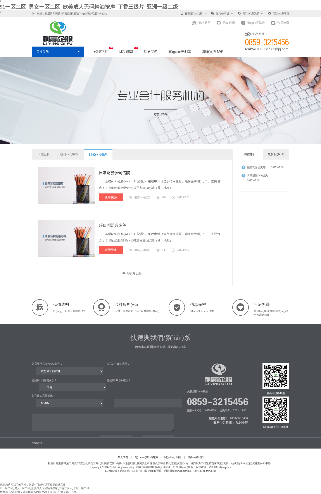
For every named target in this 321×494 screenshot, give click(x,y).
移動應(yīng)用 (193, 13)
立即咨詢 (160, 114)
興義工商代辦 (96, 463)
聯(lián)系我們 (251, 13)
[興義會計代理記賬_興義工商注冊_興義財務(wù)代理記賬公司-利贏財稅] (58, 27)
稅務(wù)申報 (69, 154)
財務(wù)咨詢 (98, 154)
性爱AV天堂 (7, 492)
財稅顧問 (126, 52)
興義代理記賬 (79, 463)
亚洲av (54, 492)
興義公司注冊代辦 (149, 463)
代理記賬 (101, 52)
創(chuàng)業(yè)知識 (146, 457)
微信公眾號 (222, 13)
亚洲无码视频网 (24, 492)
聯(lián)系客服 (281, 13)
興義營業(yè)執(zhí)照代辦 (119, 463)
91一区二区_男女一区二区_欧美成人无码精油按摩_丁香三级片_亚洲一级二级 (89, 7)
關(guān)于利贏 (180, 52)
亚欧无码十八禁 (67, 492)
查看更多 (111, 197)
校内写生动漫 (41, 492)
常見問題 (151, 52)
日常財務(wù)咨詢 (257, 175)
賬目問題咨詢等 (112, 225)
